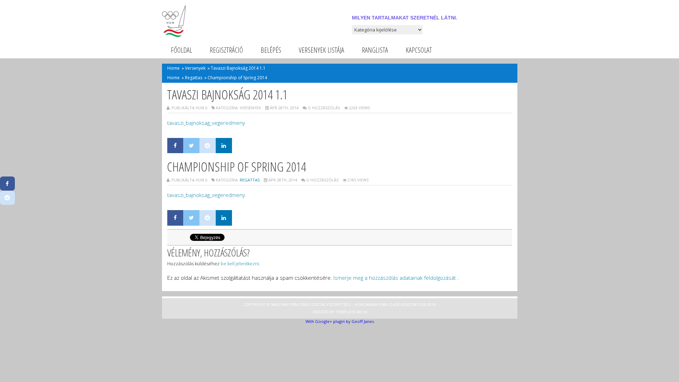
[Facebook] (175, 146)
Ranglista (375, 50)
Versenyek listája (321, 50)
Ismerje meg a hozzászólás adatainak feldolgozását (394, 277)
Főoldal (181, 50)
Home (173, 68)
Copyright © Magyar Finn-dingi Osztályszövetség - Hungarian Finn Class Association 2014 (339, 304)
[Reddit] (207, 146)
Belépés (271, 50)
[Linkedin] (224, 146)
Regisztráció (226, 50)
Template (345, 311)
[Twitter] (191, 146)
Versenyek (195, 68)
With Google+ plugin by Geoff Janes (340, 321)
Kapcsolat (419, 50)
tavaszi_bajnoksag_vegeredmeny (206, 122)
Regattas (193, 78)
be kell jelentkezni (240, 263)
